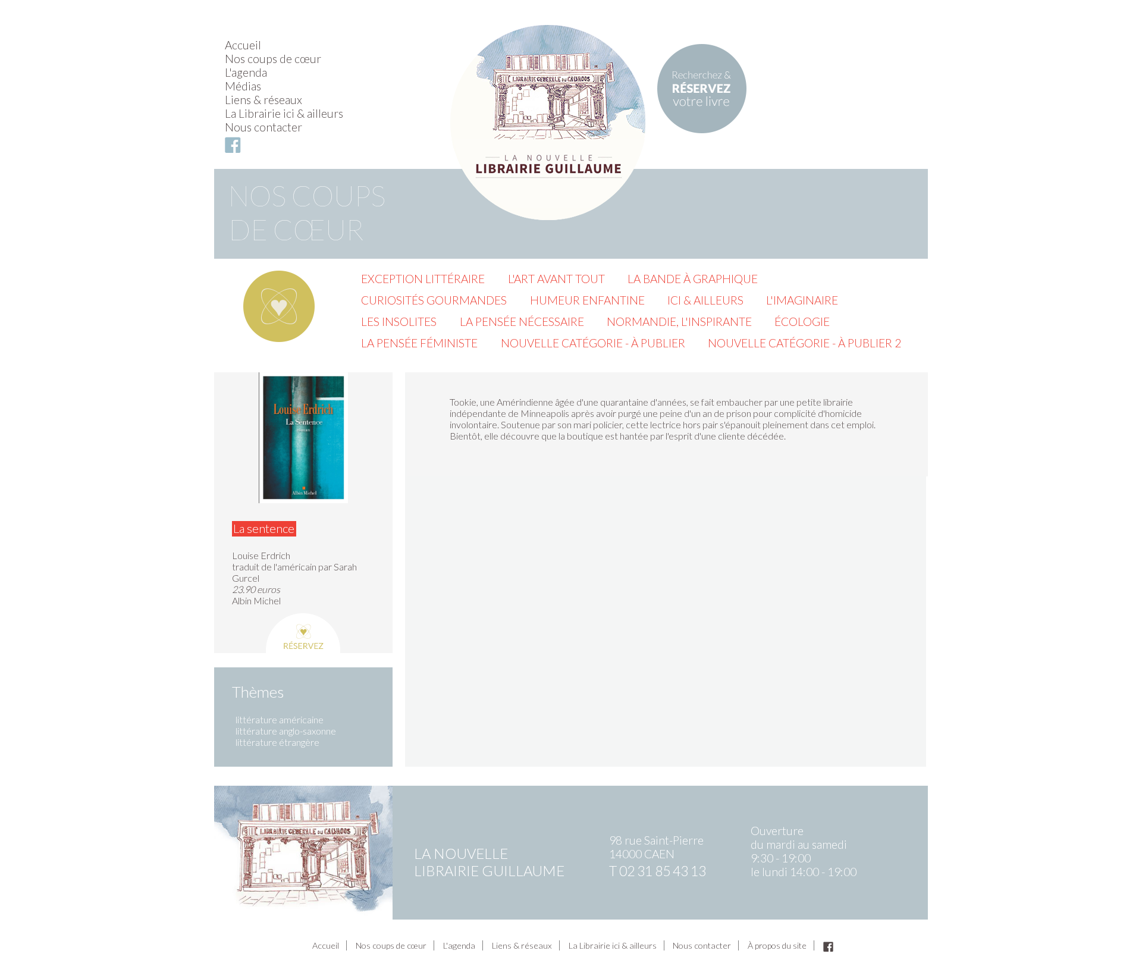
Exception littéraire (423, 279)
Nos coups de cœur (273, 58)
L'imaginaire (802, 300)
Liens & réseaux (263, 99)
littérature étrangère (277, 742)
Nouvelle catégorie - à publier (593, 343)
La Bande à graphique (693, 279)
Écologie (802, 321)
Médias (243, 86)
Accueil (243, 45)
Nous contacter (263, 127)
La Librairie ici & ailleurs (284, 113)
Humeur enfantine (587, 300)
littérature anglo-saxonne (286, 730)
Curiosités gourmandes (434, 300)
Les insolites (399, 321)
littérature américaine (280, 719)
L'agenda (246, 72)
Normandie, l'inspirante (679, 321)
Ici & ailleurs (705, 300)
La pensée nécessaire (522, 321)
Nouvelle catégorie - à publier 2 (804, 343)
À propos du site (777, 945)
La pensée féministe (419, 343)
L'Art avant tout (556, 279)
